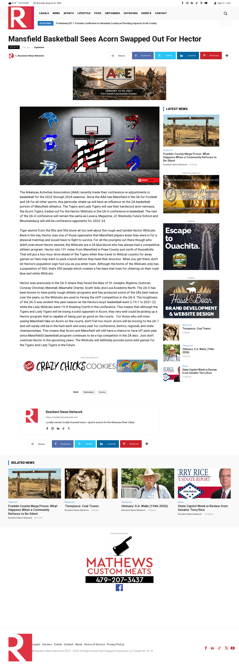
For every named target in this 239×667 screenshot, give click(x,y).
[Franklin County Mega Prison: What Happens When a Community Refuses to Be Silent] (191, 131)
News (185, 366)
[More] (227, 55)
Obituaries (187, 345)
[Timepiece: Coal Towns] (171, 332)
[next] (228, 23)
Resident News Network (31, 55)
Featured (167, 150)
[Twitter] (201, 3)
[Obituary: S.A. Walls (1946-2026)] (171, 352)
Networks (187, 325)
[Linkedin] (192, 3)
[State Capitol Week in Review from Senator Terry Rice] (171, 373)
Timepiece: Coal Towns (196, 328)
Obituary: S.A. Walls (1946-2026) (144, 506)
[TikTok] (196, 3)
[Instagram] (187, 3)
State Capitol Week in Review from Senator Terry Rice (199, 371)
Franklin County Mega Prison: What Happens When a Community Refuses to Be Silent (190, 157)
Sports (14, 47)
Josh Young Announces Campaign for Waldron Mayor (87, 23)
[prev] (222, 23)
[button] (225, 13)
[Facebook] (182, 3)
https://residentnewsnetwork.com (61, 417)
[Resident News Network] (21, 17)
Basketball (89, 392)
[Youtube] (206, 3)
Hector (102, 392)
